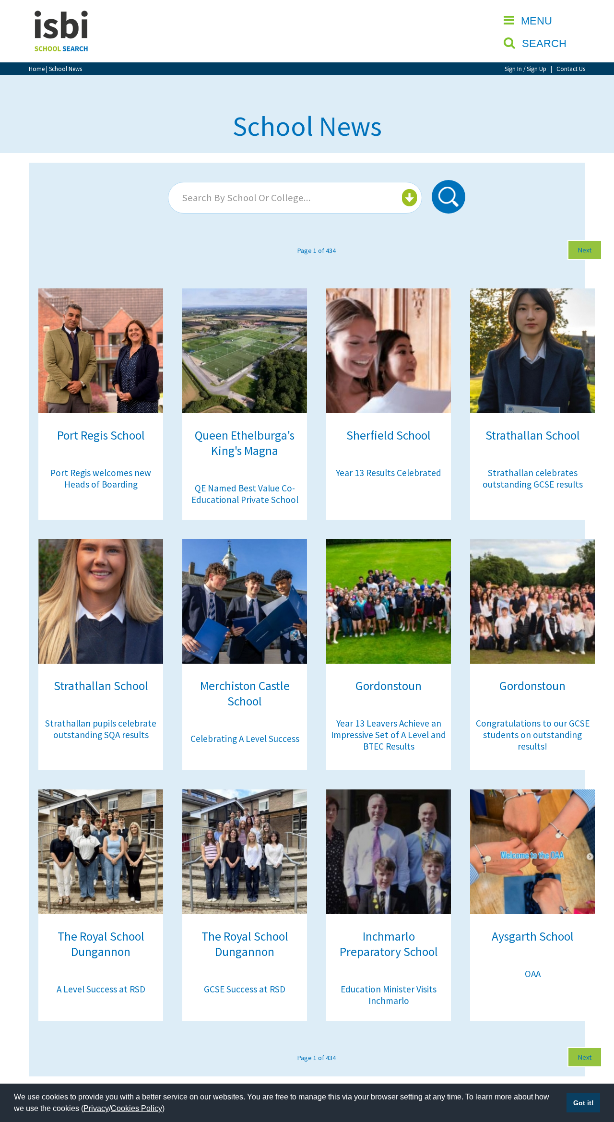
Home (37, 68)
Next (584, 250)
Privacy (96, 1108)
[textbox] (294, 197)
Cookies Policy (136, 1108)
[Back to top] (592, 1069)
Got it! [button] (583, 1103)
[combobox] (295, 198)
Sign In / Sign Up (525, 68)
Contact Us (570, 68)
